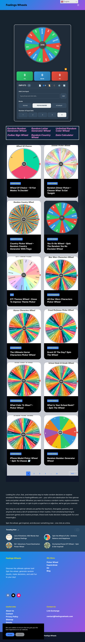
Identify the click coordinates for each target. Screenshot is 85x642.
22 (57, 474)
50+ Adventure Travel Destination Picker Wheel (27, 545)
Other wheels (16, 348)
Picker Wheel (15, 183)
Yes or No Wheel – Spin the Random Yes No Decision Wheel (59, 246)
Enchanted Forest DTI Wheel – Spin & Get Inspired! (65, 545)
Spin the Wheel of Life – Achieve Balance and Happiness (64, 537)
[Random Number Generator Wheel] (61, 432)
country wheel (16, 239)
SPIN (42, 45)
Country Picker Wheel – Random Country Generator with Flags (22, 246)
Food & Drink (52, 565)
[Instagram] (19, 595)
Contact (9, 614)
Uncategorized (53, 295)
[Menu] (78, 5)
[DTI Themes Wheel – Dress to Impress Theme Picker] (24, 273)
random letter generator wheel (41, 129)
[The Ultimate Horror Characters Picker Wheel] (24, 326)
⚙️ (59, 85)
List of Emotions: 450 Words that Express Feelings (26, 537)
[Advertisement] (43, 15)
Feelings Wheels (16, 5)
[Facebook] (8, 595)
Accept (10, 634)
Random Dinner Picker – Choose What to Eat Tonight (59, 190)
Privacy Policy (12, 617)
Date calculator (64, 135)
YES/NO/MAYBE (42, 105)
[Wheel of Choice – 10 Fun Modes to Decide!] (24, 162)
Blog (48, 571)
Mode (21, 101)
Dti (12, 295)
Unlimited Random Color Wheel (66, 129)
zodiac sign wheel (17, 135)
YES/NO (25, 105)
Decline (20, 634)
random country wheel (41, 136)
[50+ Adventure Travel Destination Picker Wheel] (9, 545)
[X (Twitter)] (13, 595)
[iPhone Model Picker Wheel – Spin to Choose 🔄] (24, 432)
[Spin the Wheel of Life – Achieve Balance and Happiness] (47, 537)
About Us (10, 611)
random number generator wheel (16, 129)
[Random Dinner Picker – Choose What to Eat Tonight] (61, 162)
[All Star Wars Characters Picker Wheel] (61, 273)
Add (63, 96)
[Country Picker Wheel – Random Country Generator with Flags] (24, 218)
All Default (59, 105)
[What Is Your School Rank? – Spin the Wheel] (61, 379)
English (66, 1)
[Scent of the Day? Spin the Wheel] (61, 326)
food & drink (52, 183)
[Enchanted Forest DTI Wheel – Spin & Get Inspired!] (47, 545)
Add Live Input (24, 91)
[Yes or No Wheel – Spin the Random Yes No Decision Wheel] (61, 218)
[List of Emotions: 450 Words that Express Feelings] (9, 537)
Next (72, 473)
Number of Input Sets (26, 110)
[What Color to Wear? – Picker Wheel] (24, 379)
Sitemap (9, 620)
